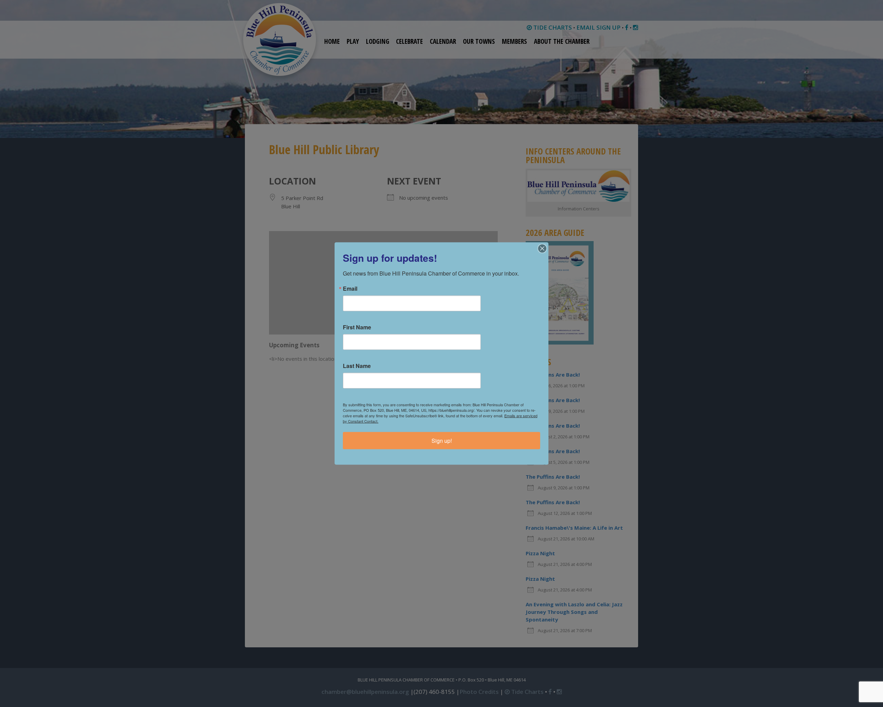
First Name (357, 327)
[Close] (542, 249)
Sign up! (441, 441)
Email (350, 288)
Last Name (357, 366)
